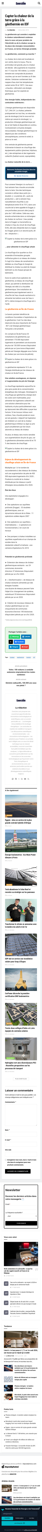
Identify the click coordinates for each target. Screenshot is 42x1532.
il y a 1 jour (8, 826)
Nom (7, 1130)
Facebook (20, 642)
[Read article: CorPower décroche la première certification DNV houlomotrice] (21, 979)
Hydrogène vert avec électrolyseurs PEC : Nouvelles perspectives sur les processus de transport (20, 1065)
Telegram (15, 647)
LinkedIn (27, 636)
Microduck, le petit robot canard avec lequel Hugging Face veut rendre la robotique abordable (26, 1397)
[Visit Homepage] (21, 3)
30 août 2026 (19, 1355)
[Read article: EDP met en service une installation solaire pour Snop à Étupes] (21, 945)
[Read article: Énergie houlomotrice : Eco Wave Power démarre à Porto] (21, 841)
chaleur (12, 657)
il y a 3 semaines (10, 1071)
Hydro (9, 850)
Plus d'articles (21, 1079)
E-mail (8, 1140)
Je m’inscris (18, 1523)
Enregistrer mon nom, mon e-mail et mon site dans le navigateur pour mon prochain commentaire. (21, 1162)
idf (34, 657)
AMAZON (13, 1474)
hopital (28, 657)
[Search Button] (39, 3)
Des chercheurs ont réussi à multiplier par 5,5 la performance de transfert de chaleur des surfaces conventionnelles (26, 1500)
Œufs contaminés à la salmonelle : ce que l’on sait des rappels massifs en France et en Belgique (18, 1271)
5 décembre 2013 (23, 30)
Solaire (9, 815)
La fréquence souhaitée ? (14, 1212)
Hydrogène (10, 1058)
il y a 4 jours (9, 895)
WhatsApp (15, 636)
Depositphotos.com (29, 1464)
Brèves (8, 1346)
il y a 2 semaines (10, 930)
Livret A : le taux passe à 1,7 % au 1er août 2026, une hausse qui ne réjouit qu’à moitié (26, 1488)
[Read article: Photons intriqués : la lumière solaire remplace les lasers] (8, 1388)
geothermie (20, 657)
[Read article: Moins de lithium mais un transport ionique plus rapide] (8, 1379)
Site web (8, 1150)
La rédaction (11, 30)
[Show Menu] (3, 3)
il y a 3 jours (9, 860)
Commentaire (10, 1102)
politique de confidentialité (30, 1530)
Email (25, 647)
